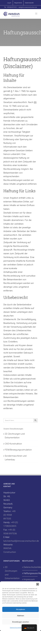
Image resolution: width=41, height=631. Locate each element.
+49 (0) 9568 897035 (9, 515)
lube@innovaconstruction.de (27, 7)
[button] (37, 584)
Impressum (29, 579)
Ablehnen (20, 616)
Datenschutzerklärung (17, 627)
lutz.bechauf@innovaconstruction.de (21, 541)
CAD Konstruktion (13, 443)
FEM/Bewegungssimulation (18, 449)
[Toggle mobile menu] (36, 13)
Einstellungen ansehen (20, 622)
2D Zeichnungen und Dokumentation (11, 573)
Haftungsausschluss (30, 573)
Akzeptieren (20, 609)
